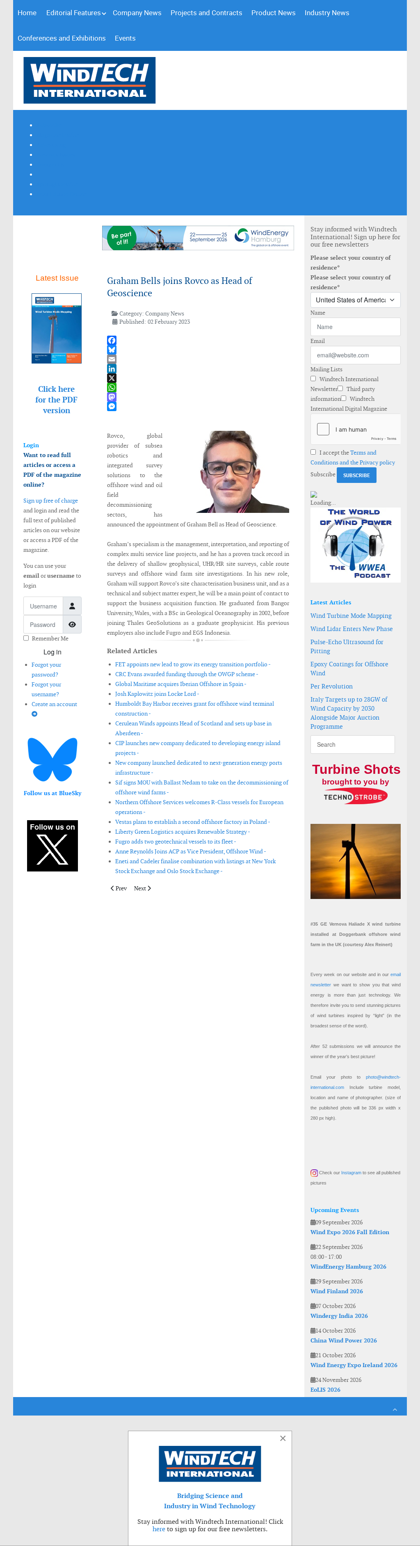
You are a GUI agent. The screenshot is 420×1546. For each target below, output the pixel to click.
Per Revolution (331, 686)
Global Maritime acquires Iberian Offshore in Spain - (181, 684)
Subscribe (323, 474)
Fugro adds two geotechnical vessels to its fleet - (175, 841)
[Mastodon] (198, 397)
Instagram (351, 1172)
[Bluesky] (198, 349)
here (159, 1529)
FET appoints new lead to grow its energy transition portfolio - (193, 664)
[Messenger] (198, 406)
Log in (52, 651)
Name (317, 312)
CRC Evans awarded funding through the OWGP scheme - (186, 674)
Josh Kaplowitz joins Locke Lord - (157, 694)
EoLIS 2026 (325, 1389)
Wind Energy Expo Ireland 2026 (353, 1365)
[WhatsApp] (198, 387)
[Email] (198, 359)
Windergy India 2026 (339, 1316)
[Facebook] (198, 340)
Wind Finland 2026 (336, 1291)
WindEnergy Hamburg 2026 (348, 1266)
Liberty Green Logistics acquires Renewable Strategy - (182, 831)
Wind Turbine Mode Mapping (351, 616)
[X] (198, 378)
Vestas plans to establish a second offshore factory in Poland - (192, 822)
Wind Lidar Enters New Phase (351, 629)
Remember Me (50, 638)
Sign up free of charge (50, 500)
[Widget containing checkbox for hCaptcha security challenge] (355, 429)
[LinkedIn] (198, 368)
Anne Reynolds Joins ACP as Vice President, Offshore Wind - (190, 851)
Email (317, 341)
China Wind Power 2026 (343, 1340)
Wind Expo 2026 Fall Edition (349, 1232)
